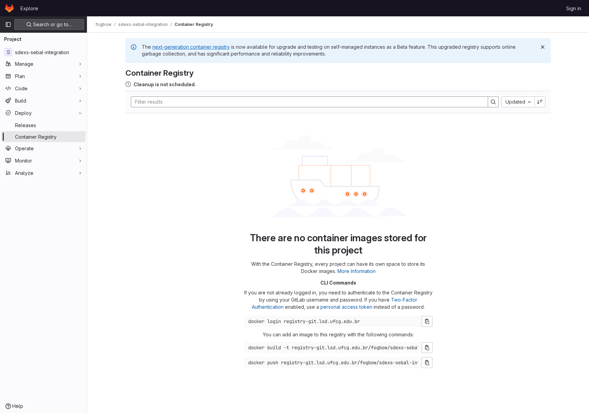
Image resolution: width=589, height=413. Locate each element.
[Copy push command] (427, 362)
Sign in (573, 8)
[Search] (493, 101)
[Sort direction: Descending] (539, 101)
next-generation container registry (191, 47)
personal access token (346, 307)
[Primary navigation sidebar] (8, 24)
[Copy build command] (427, 347)
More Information (356, 271)
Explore (29, 8)
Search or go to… (52, 24)
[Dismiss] (543, 47)
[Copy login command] (427, 321)
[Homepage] (9, 8)
